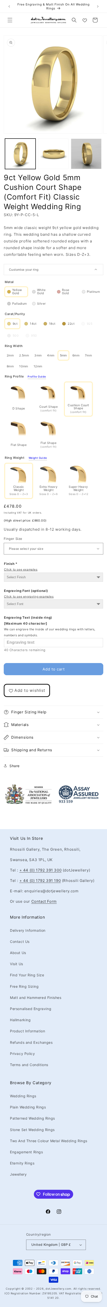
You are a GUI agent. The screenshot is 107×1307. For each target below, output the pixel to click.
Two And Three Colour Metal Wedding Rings (48, 1141)
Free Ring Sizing (24, 986)
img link (28, 787)
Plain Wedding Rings (28, 1107)
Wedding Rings (23, 1096)
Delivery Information (28, 930)
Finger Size (13, 539)
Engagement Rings (26, 1152)
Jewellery (18, 1174)
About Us (18, 953)
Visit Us (16, 964)
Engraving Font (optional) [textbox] (29, 593)
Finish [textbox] (21, 566)
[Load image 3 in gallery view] (86, 154)
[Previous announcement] (9, 6)
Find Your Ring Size (27, 975)
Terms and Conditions (29, 1065)
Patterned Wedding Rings (32, 1118)
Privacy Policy (22, 1053)
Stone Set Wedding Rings (32, 1130)
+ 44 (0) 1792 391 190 (40, 880)
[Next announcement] (97, 6)
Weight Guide (38, 458)
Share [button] (14, 766)
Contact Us (20, 941)
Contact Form (44, 901)
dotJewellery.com (58, 1288)
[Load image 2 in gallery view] (53, 154)
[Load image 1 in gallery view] (20, 154)
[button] (9, 20)
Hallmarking (20, 1020)
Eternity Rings (22, 1163)
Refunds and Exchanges (31, 1042)
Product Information (27, 1031)
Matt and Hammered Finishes (35, 997)
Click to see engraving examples (29, 596)
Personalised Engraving (30, 1009)
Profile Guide (37, 376)
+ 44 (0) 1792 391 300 (40, 870)
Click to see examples (21, 569)
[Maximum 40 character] (49, 626)
